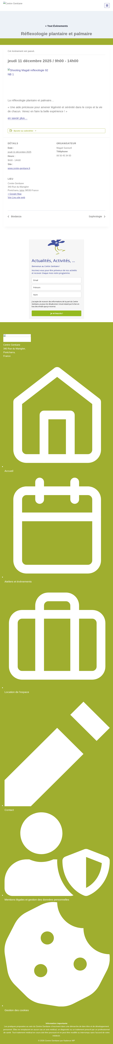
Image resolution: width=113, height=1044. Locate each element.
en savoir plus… (17, 118)
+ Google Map (14, 194)
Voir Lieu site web (16, 197)
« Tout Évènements (56, 26)
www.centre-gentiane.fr (19, 168)
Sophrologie (96, 216)
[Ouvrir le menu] (107, 5)
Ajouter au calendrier (23, 131)
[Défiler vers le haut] (106, 1038)
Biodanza (15, 216)
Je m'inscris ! (56, 313)
